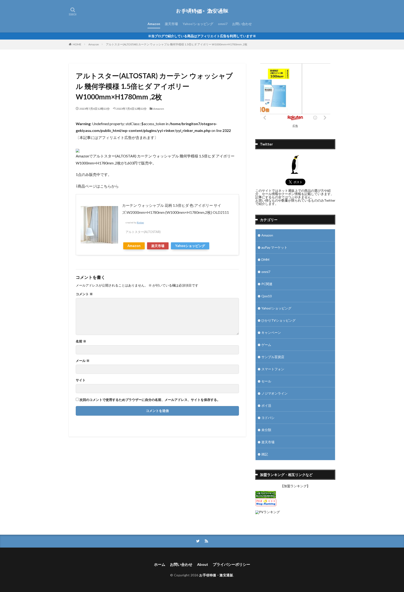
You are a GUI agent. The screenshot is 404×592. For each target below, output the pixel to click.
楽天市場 (171, 24)
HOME (77, 44)
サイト (81, 380)
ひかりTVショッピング (278, 320)
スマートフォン (272, 369)
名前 (81, 341)
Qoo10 (266, 296)
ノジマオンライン (274, 393)
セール (266, 381)
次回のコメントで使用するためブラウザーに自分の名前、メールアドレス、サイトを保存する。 (149, 399)
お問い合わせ (242, 24)
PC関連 (266, 284)
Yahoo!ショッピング (198, 24)
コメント (84, 294)
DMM (265, 259)
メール (83, 360)
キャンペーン (271, 332)
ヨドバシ (267, 418)
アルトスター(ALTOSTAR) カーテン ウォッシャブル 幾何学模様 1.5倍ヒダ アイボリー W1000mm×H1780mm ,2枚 (176, 44)
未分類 (266, 430)
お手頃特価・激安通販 (216, 575)
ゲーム (266, 345)
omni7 (222, 24)
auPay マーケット (274, 247)
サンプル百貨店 (272, 357)
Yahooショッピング (190, 246)
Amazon (154, 24)
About (202, 564)
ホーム (159, 564)
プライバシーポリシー (231, 564)
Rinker (140, 222)
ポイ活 (266, 405)
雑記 (264, 454)
